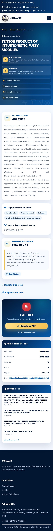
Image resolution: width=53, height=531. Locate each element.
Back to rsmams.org (12, 7)
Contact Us (40, 10)
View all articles (11, 440)
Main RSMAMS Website (14, 520)
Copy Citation (14, 274)
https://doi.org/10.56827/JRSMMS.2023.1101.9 (29, 378)
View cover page (28, 332)
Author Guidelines (10, 494)
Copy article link (14, 292)
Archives (6, 490)
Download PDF (28, 326)
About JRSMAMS (32, 7)
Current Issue (8, 486)
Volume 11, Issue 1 (17, 30)
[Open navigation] (49, 18)
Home (4, 30)
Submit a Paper (24, 10)
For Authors (9, 10)
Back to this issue (13, 284)
